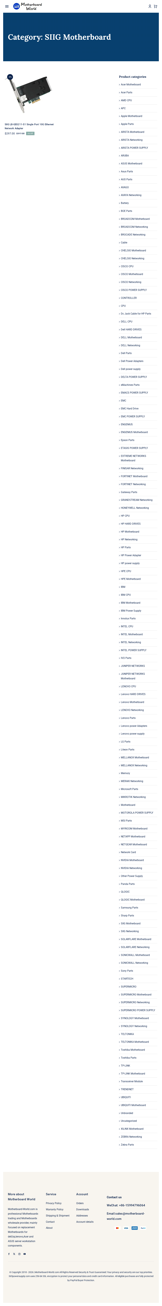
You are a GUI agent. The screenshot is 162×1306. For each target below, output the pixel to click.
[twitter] (14, 1254)
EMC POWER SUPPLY (133, 416)
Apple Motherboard (131, 116)
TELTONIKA (127, 1034)
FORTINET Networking (133, 484)
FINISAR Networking (132, 468)
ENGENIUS (127, 424)
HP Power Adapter (131, 555)
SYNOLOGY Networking (134, 1026)
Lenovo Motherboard (132, 702)
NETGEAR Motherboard (134, 844)
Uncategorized (129, 1120)
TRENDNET (127, 1089)
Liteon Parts (127, 749)
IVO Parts (126, 658)
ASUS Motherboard (131, 163)
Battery (125, 203)
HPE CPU (126, 571)
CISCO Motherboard (132, 274)
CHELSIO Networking (132, 258)
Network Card (128, 852)
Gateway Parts (129, 492)
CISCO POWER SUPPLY (134, 290)
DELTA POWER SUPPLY (134, 376)
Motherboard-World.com (47, 1272)
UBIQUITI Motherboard (133, 1105)
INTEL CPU (127, 626)
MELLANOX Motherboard (135, 757)
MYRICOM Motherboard (134, 828)
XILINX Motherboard (132, 1128)
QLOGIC (125, 891)
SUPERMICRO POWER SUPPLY (138, 1010)
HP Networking (129, 539)
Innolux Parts (128, 618)
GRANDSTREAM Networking (137, 499)
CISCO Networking (131, 282)
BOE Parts (126, 210)
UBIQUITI (126, 1097)
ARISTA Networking (132, 139)
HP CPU (125, 515)
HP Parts (126, 547)
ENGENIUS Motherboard (134, 432)
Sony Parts (127, 970)
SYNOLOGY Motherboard (135, 1018)
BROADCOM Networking (134, 226)
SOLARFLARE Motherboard (136, 939)
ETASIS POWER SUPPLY (134, 448)
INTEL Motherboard (132, 634)
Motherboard (128, 804)
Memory (125, 773)
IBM (123, 586)
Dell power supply (131, 369)
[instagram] (19, 1254)
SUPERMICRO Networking (135, 1002)
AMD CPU (126, 100)
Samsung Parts (129, 907)
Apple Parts (127, 124)
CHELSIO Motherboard (133, 250)
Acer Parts (126, 92)
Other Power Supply (132, 876)
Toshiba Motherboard (133, 1049)
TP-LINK (125, 1065)
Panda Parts (128, 883)
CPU (123, 305)
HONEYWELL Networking (135, 507)
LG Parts (125, 741)
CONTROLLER (129, 297)
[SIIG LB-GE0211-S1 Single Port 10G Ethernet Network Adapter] (30, 95)
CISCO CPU (127, 266)
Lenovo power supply (133, 733)
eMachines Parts (130, 384)
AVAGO (125, 187)
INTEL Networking (131, 642)
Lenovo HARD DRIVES (133, 694)
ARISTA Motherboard (132, 131)
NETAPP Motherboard (133, 836)
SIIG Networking (130, 931)
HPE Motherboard (131, 578)
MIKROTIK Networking (133, 797)
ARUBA (125, 155)
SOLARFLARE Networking (135, 947)
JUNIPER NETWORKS (133, 665)
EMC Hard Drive (129, 408)
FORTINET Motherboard (134, 476)
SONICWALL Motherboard (135, 955)
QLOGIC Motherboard (133, 899)
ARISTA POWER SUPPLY (134, 147)
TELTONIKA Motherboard (135, 1041)
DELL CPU (126, 321)
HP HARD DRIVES (131, 523)
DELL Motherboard (131, 337)
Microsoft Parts (129, 789)
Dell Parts (126, 353)
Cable (124, 242)
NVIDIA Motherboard (132, 860)
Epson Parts (127, 440)
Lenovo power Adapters (134, 725)
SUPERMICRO (128, 986)
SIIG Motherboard (130, 923)
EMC (123, 400)
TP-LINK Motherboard (133, 1073)
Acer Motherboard (131, 84)
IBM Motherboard (130, 602)
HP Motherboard (130, 531)
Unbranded (127, 1113)
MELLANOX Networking (134, 765)
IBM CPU (126, 594)
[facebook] (9, 1254)
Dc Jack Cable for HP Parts (136, 313)
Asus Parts (127, 171)
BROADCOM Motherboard (135, 218)
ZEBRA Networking (131, 1136)
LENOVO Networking (132, 710)
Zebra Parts (127, 1144)
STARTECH (127, 978)
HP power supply (130, 563)
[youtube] (25, 1254)
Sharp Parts (127, 915)
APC (123, 108)
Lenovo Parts (128, 717)
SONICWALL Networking (134, 962)
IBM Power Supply (131, 610)
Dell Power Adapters (132, 361)
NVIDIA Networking (131, 868)
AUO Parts (126, 179)
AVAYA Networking (131, 195)
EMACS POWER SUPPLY (134, 392)
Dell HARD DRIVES (131, 329)
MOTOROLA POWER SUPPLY (137, 812)
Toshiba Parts (128, 1057)
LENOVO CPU (128, 686)
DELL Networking (130, 345)
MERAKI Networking (132, 781)
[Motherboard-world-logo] (28, 1)
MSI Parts (126, 820)
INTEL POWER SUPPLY (133, 650)
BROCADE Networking (133, 234)
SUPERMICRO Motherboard (136, 994)
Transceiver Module (132, 1081)
